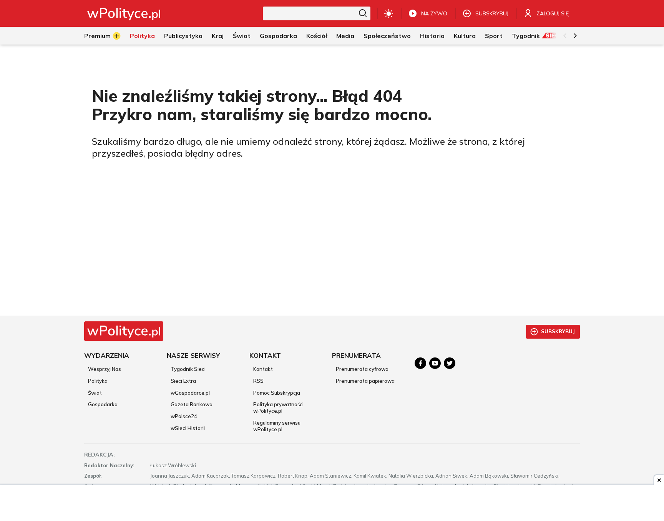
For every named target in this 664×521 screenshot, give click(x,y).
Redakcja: (99, 454)
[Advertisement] (332, 503)
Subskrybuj (558, 331)
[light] (388, 13)
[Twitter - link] (449, 363)
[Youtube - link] (435, 363)
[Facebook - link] (420, 363)
